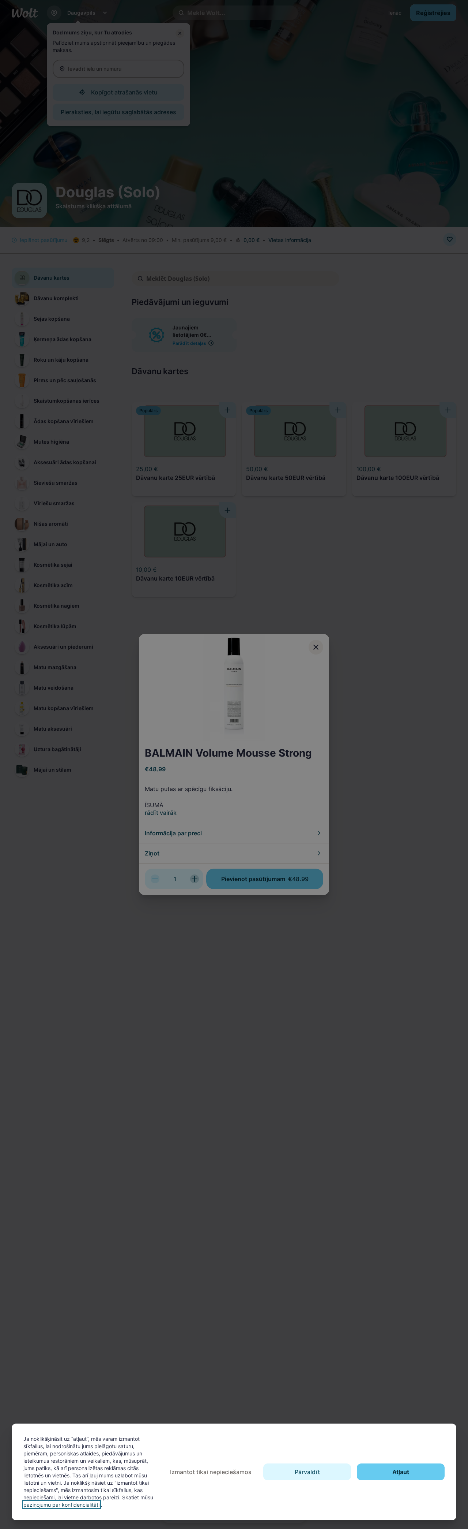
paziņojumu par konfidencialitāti (61, 1505)
